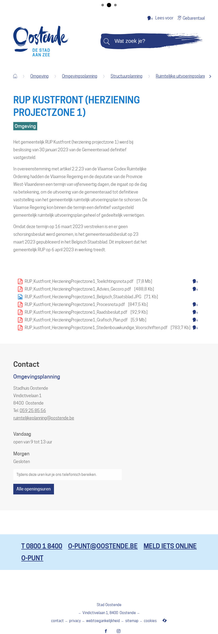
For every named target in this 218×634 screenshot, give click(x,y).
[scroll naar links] (210, 76)
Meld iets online (170, 546)
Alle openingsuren (33, 489)
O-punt (32, 558)
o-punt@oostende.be (103, 546)
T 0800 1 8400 (41, 546)
